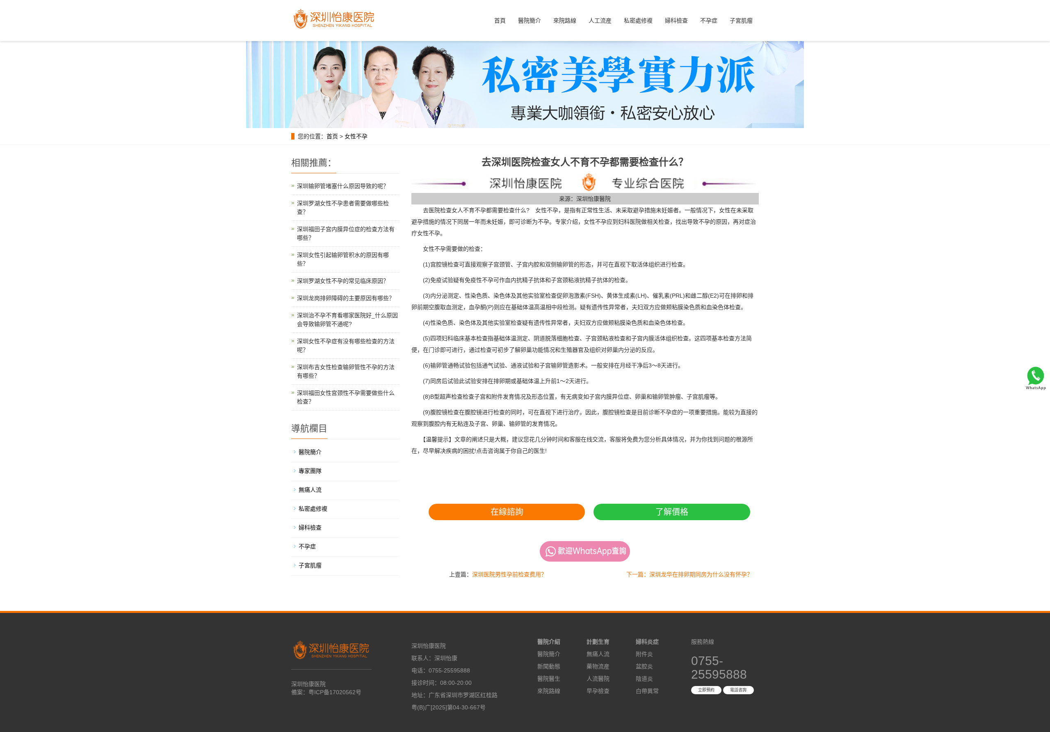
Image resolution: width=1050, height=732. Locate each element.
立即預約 (706, 690)
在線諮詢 (507, 511)
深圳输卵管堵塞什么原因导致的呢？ (343, 186)
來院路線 (564, 20)
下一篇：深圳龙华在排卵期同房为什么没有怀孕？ (689, 574)
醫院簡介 (529, 20)
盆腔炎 (644, 666)
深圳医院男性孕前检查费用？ (509, 574)
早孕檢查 (598, 691)
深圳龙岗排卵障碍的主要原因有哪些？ (346, 298)
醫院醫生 (548, 678)
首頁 (500, 20)
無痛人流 (310, 489)
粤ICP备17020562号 (334, 692)
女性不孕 (356, 136)
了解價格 (671, 511)
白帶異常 (647, 691)
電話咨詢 (738, 690)
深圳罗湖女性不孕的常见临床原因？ (343, 281)
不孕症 (708, 20)
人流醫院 (598, 678)
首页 (332, 136)
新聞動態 (548, 666)
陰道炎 (644, 678)
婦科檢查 (676, 20)
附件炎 (644, 654)
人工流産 (600, 20)
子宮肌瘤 (741, 20)
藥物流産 (598, 666)
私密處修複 (638, 20)
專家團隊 (310, 471)
